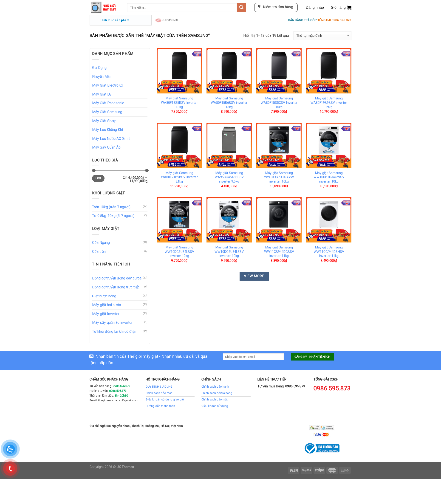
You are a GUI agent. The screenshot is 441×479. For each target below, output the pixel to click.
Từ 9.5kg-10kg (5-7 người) (113, 216)
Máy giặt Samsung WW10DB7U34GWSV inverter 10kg (329, 177)
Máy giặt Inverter (105, 314)
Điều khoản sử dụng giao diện (165, 399)
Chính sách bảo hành (215, 386)
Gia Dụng (99, 67)
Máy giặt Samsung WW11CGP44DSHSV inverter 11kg (329, 251)
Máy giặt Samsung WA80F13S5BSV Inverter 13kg (179, 102)
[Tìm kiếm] (241, 7)
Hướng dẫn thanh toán (160, 406)
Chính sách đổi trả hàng (216, 393)
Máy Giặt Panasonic (108, 103)
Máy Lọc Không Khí (107, 129)
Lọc (98, 178)
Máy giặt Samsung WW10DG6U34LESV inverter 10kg (229, 251)
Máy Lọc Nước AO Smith (111, 138)
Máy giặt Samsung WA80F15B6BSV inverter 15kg (229, 102)
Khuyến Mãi (101, 76)
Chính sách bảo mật (159, 393)
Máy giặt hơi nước (106, 305)
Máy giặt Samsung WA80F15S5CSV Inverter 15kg (279, 102)
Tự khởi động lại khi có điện (114, 331)
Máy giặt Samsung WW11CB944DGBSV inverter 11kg (279, 251)
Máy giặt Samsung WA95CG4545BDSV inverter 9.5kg (229, 177)
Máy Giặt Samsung (107, 112)
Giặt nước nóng (104, 296)
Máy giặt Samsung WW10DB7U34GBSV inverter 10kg (279, 177)
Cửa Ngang (101, 242)
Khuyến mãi (170, 20)
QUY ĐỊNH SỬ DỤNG (159, 386)
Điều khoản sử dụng (214, 406)
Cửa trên (99, 251)
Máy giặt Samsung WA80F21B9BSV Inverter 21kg (179, 177)
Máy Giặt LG (101, 94)
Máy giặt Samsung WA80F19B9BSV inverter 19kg (329, 102)
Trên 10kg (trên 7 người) (111, 207)
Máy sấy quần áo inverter (112, 322)
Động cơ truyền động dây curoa (116, 278)
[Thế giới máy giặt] (105, 7)
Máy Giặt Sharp (104, 121)
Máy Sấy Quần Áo (106, 147)
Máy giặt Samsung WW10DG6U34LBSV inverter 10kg (179, 251)
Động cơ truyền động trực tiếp (115, 287)
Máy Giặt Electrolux (107, 85)
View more (254, 276)
